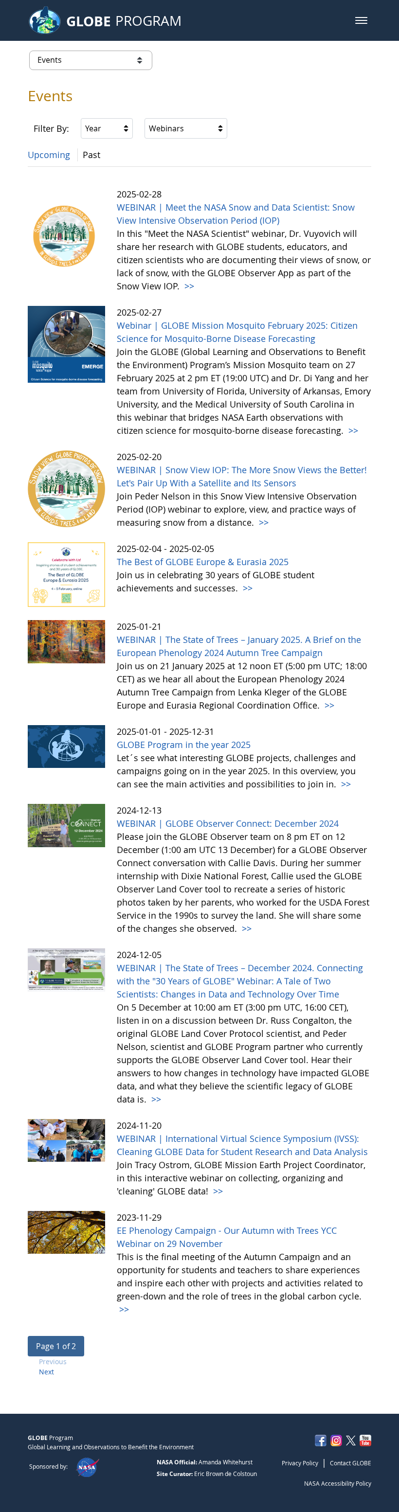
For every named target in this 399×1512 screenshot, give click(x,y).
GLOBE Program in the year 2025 (184, 744)
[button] (361, 20)
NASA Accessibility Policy (337, 1483)
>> (188, 286)
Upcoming (49, 154)
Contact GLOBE (350, 1463)
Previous (53, 1361)
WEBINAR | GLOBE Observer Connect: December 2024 (228, 823)
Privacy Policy (300, 1463)
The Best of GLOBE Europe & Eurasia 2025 (203, 562)
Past (91, 154)
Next (46, 1371)
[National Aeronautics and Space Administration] (87, 1466)
